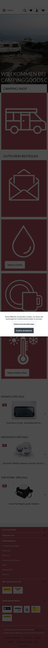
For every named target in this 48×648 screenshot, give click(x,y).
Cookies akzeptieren (24, 330)
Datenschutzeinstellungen (24, 324)
